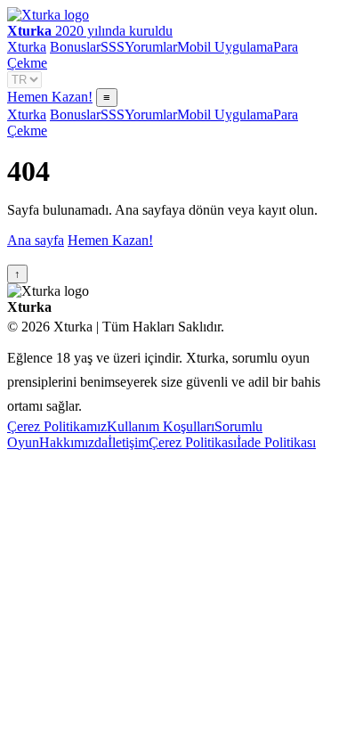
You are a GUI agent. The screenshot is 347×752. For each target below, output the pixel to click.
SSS (113, 46)
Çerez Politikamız (57, 426)
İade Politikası (276, 442)
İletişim (128, 442)
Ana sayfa (35, 240)
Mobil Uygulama (225, 46)
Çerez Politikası (193, 442)
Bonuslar (75, 46)
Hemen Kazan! (50, 96)
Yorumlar (151, 46)
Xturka (26, 46)
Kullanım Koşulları (160, 426)
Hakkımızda (73, 442)
